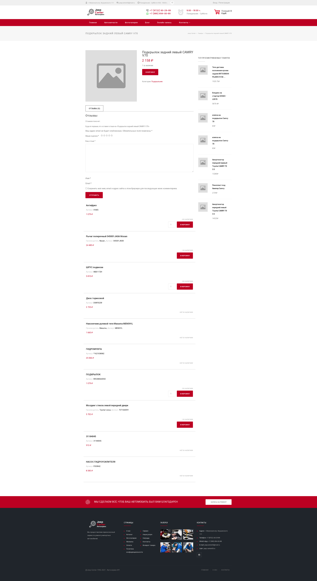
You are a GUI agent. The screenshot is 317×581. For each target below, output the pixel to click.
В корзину (150, 72)
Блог (147, 23)
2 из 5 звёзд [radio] (104, 135)
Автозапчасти (111, 23)
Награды (146, 538)
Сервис (145, 531)
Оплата (129, 545)
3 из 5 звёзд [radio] (107, 135)
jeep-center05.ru (209, 548)
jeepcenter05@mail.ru (127, 3)
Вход (215, 3)
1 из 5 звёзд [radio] (102, 135)
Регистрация (224, 3)
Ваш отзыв (90, 141)
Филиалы (129, 542)
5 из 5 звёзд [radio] (112, 135)
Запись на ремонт (219, 502)
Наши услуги (147, 534)
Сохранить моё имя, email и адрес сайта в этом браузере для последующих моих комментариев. (132, 188)
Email (88, 183)
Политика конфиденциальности (134, 550)
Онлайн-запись (164, 23)
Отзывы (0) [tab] (94, 108)
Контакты (183, 23)
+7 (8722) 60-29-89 (160, 10)
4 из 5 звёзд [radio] (109, 135)
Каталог (129, 534)
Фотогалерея (131, 23)
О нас (128, 531)
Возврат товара (149, 545)
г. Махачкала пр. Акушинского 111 (101, 3)
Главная (93, 23)
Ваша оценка (92, 136)
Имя (88, 178)
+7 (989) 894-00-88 (160, 13)
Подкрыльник (157, 82)
